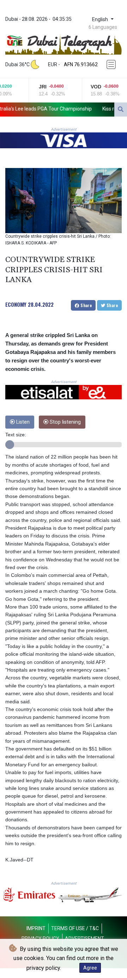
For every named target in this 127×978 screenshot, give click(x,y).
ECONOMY (15, 304)
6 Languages (103, 27)
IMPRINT (36, 928)
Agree (90, 968)
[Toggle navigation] (112, 64)
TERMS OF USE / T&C (75, 928)
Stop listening (64, 422)
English (100, 20)
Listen (22, 422)
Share (85, 305)
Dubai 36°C (17, 64)
